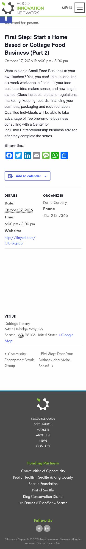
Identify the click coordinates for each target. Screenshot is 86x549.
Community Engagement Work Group (19, 359)
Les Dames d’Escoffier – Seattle (43, 502)
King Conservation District (43, 496)
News (43, 440)
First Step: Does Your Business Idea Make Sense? (56, 359)
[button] (6, 17)
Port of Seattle (43, 490)
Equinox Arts (52, 543)
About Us (43, 435)
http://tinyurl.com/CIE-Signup (20, 240)
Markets (43, 429)
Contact (43, 446)
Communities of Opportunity (43, 470)
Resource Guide (43, 418)
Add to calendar (28, 176)
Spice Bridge (43, 424)
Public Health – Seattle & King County (43, 477)
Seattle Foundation (43, 483)
